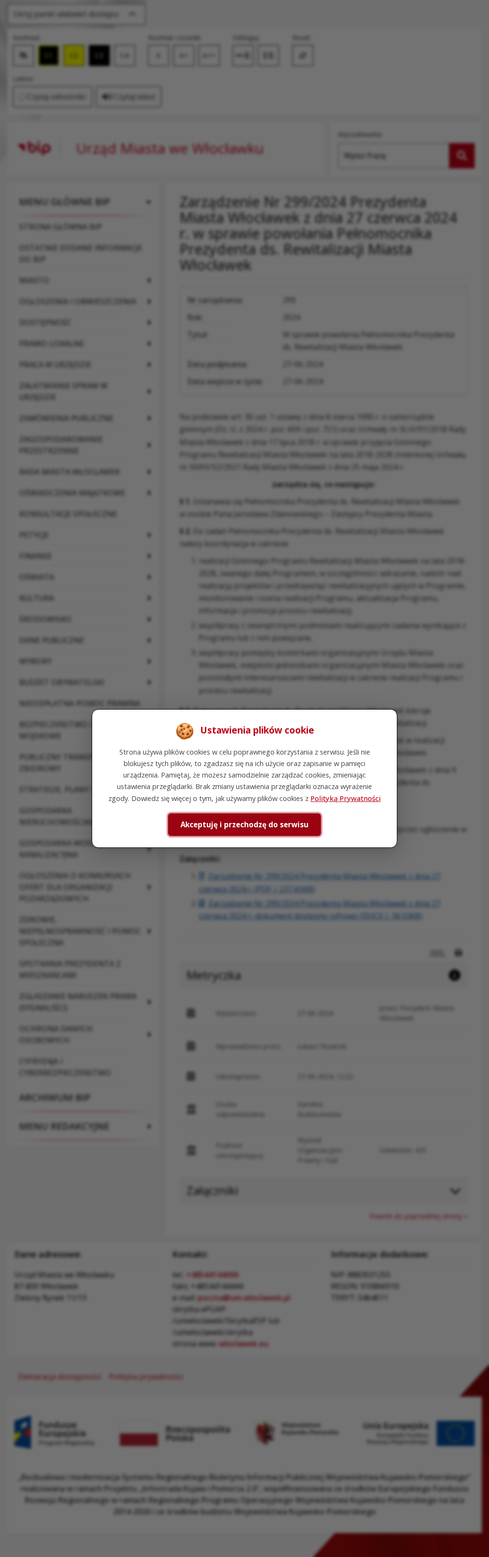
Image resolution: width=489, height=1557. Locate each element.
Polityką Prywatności (345, 798)
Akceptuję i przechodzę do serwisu (244, 824)
